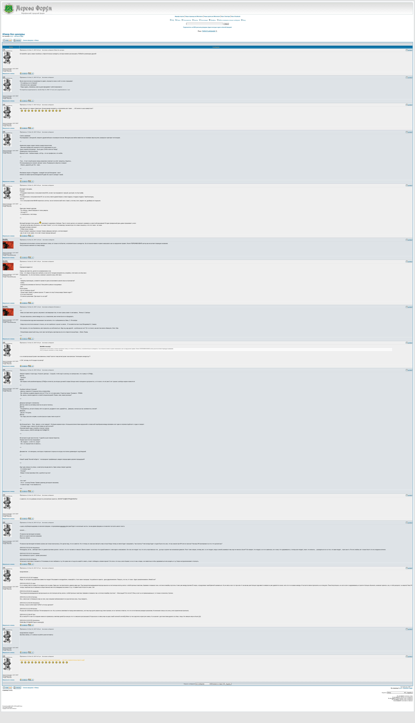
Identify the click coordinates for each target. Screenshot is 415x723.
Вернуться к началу (8, 73)
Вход (244, 20)
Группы (196, 20)
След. (21, 36)
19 (15, 36)
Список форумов (28, 40)
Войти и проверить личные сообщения (229, 20)
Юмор (37, 40)
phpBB (8, 706)
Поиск (178, 20)
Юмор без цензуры (13, 34)
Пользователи (187, 20)
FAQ (173, 20)
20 (17, 36)
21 (19, 36)
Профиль (213, 20)
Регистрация (204, 20)
